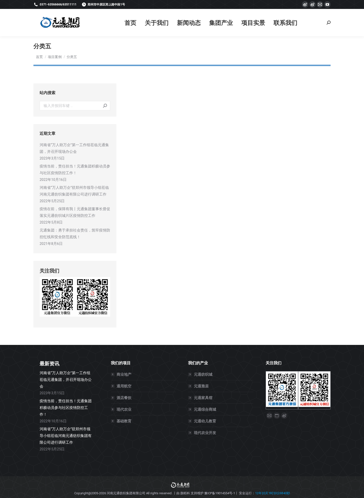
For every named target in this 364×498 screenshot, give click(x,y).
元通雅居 (201, 386)
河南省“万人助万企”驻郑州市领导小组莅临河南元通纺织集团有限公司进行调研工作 (74, 191)
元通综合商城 (205, 409)
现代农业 (124, 409)
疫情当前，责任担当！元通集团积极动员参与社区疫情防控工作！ (75, 169)
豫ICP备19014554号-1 (219, 493)
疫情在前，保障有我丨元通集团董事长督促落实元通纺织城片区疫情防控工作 (75, 212)
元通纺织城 (203, 374)
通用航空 (124, 386)
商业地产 (124, 374)
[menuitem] (130, 22)
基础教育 (124, 421)
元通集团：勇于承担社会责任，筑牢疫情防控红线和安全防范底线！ (75, 233)
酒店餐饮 (124, 398)
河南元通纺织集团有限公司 (126, 493)
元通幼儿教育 (205, 421)
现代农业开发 (205, 433)
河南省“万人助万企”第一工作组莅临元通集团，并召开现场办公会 (74, 148)
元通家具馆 (203, 398)
